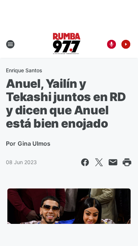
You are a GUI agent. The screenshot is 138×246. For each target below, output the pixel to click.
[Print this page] (127, 162)
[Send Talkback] (111, 44)
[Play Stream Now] (125, 44)
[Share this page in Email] (113, 162)
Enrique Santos (24, 70)
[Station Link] (66, 44)
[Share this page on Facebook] (85, 162)
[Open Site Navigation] (10, 44)
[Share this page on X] (99, 162)
